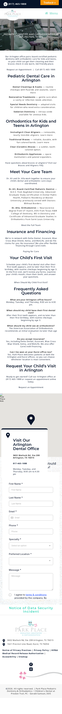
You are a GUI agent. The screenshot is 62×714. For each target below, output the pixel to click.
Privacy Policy (41, 650)
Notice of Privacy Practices (16, 650)
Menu (54, 13)
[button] (31, 419)
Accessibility (9, 656)
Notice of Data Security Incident (31, 609)
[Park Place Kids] (28, 14)
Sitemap (23, 656)
